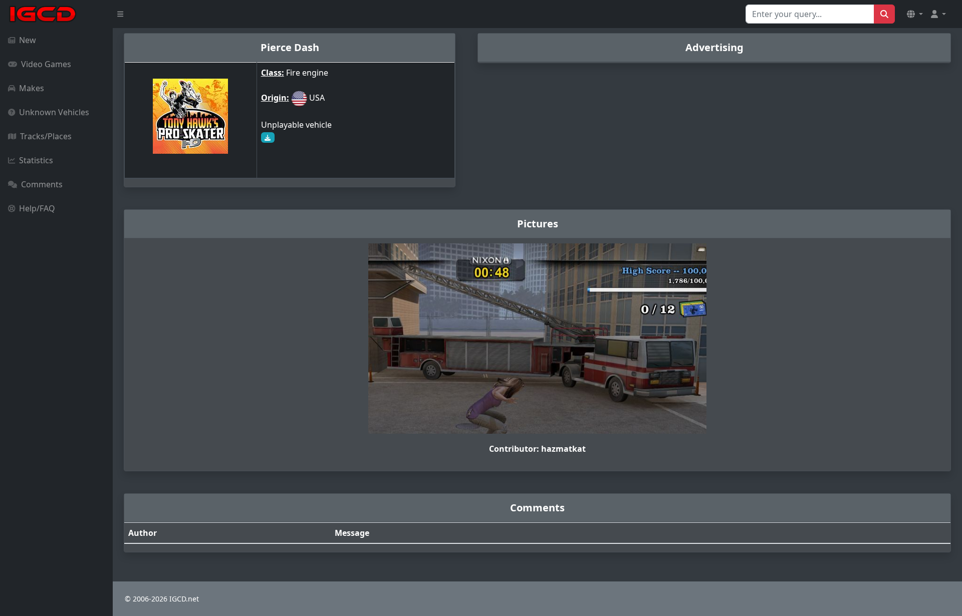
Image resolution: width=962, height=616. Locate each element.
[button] (915, 14)
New (27, 40)
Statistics (36, 160)
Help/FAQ (37, 208)
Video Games (46, 64)
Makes (31, 88)
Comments (42, 184)
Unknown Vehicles (54, 112)
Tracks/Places (46, 136)
